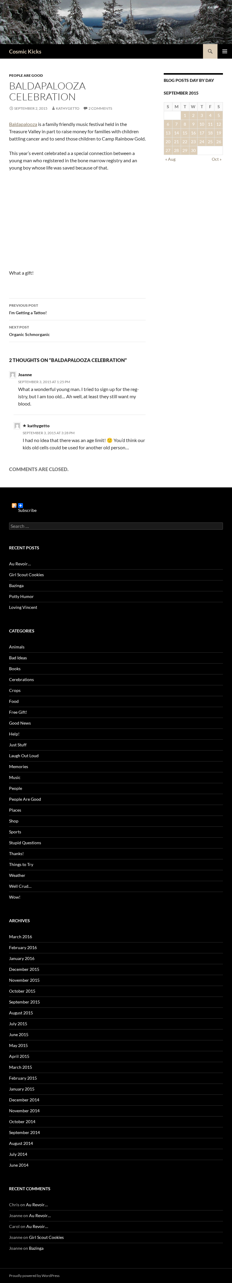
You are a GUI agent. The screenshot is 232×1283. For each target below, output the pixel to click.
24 (201, 141)
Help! (14, 733)
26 (218, 141)
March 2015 (20, 1067)
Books (15, 668)
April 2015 (19, 1056)
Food (14, 701)
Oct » (216, 159)
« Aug (170, 159)
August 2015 (21, 1012)
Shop (13, 820)
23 (193, 141)
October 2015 (22, 991)
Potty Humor (21, 596)
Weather (17, 875)
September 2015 (24, 1001)
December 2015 (24, 969)
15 (184, 132)
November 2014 (24, 1110)
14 (176, 132)
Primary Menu (225, 51)
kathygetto (67, 108)
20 (168, 141)
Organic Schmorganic (29, 331)
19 (218, 132)
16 (193, 132)
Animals (16, 646)
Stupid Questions (25, 842)
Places (15, 810)
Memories (18, 766)
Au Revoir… (20, 563)
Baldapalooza (23, 124)
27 (168, 150)
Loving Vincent (23, 607)
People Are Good (26, 75)
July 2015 (18, 1023)
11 (210, 124)
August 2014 (21, 1143)
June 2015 (18, 1034)
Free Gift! (18, 712)
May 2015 (18, 1045)
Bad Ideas (18, 657)
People (15, 788)
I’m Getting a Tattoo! (28, 309)
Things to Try (21, 864)
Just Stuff (18, 744)
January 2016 (21, 958)
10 (201, 124)
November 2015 (24, 980)
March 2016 (20, 936)
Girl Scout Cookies (26, 574)
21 (176, 141)
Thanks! (16, 853)
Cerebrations (21, 679)
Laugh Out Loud (24, 755)
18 (210, 132)
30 (193, 150)
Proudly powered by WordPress (34, 1275)
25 (210, 141)
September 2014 (24, 1132)
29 (184, 150)
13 (168, 132)
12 (218, 124)
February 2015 (23, 1078)
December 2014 (24, 1099)
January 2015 (21, 1088)
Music (15, 777)
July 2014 (18, 1154)
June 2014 (18, 1165)
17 (201, 132)
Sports (15, 831)
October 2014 (22, 1121)
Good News (20, 723)
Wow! (15, 897)
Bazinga (16, 585)
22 (184, 141)
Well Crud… (20, 886)
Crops (15, 690)
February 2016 (23, 947)
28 (176, 150)
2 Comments (100, 108)
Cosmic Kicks (25, 51)
